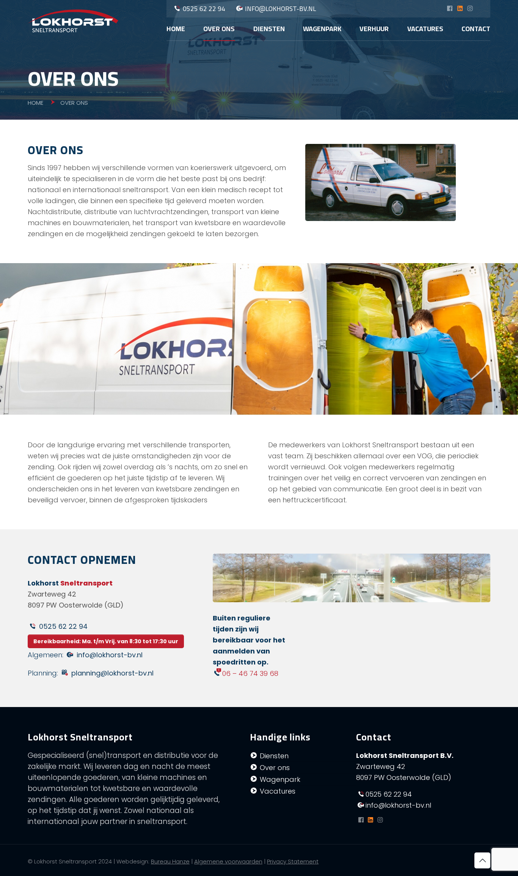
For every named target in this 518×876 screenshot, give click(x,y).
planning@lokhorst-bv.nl (112, 673)
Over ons (275, 767)
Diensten (274, 756)
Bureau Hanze (170, 861)
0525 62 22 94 (204, 9)
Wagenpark (280, 779)
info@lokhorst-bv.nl (280, 9)
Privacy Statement (293, 861)
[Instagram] (470, 9)
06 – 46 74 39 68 (250, 673)
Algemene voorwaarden (228, 861)
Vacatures (277, 791)
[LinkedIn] (460, 9)
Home (35, 103)
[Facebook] (450, 9)
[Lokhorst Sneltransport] (73, 20)
